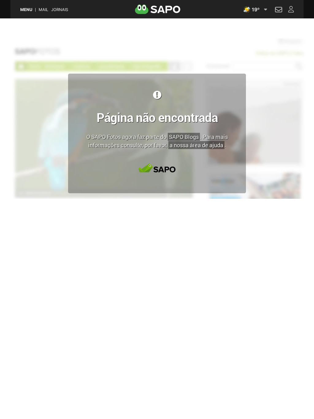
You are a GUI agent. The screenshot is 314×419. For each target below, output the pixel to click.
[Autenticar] (278, 10)
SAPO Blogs (184, 136)
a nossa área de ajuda (196, 145)
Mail (43, 10)
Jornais (59, 10)
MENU (26, 10)
